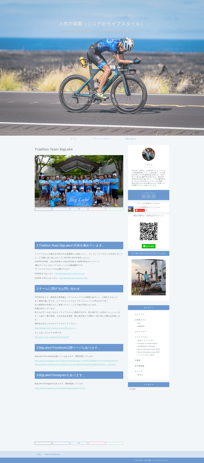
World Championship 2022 (149, 352)
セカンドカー (140, 332)
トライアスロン (141, 337)
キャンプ (138, 371)
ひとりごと (139, 314)
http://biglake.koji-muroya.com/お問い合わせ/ (55, 328)
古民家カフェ (140, 320)
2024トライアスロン (146, 340)
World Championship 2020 (149, 349)
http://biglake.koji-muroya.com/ (73, 278)
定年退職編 (139, 366)
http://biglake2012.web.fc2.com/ (70, 274)
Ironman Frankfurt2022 (147, 343)
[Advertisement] (79, 227)
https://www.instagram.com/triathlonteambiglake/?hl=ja (60, 388)
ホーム (73, 139)
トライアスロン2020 (146, 355)
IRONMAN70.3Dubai (146, 346)
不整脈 (137, 360)
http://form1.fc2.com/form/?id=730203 (52, 337)
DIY (139, 323)
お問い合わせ (130, 139)
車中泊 (140, 375)
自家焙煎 (141, 326)
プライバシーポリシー (102, 139)
